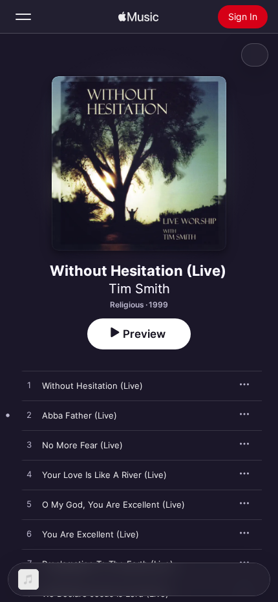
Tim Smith (139, 288)
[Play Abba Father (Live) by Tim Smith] (29, 415)
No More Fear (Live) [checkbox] (82, 445)
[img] (138, 17)
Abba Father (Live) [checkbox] (79, 415)
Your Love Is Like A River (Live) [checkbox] (104, 475)
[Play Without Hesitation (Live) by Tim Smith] (29, 385)
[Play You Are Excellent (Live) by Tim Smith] (29, 534)
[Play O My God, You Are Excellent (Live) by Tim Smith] (29, 504)
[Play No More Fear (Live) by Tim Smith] (29, 445)
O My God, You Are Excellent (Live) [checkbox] (113, 504)
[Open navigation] (23, 17)
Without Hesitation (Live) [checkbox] (92, 385)
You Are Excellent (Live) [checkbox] (90, 534)
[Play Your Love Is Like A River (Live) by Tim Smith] (29, 475)
